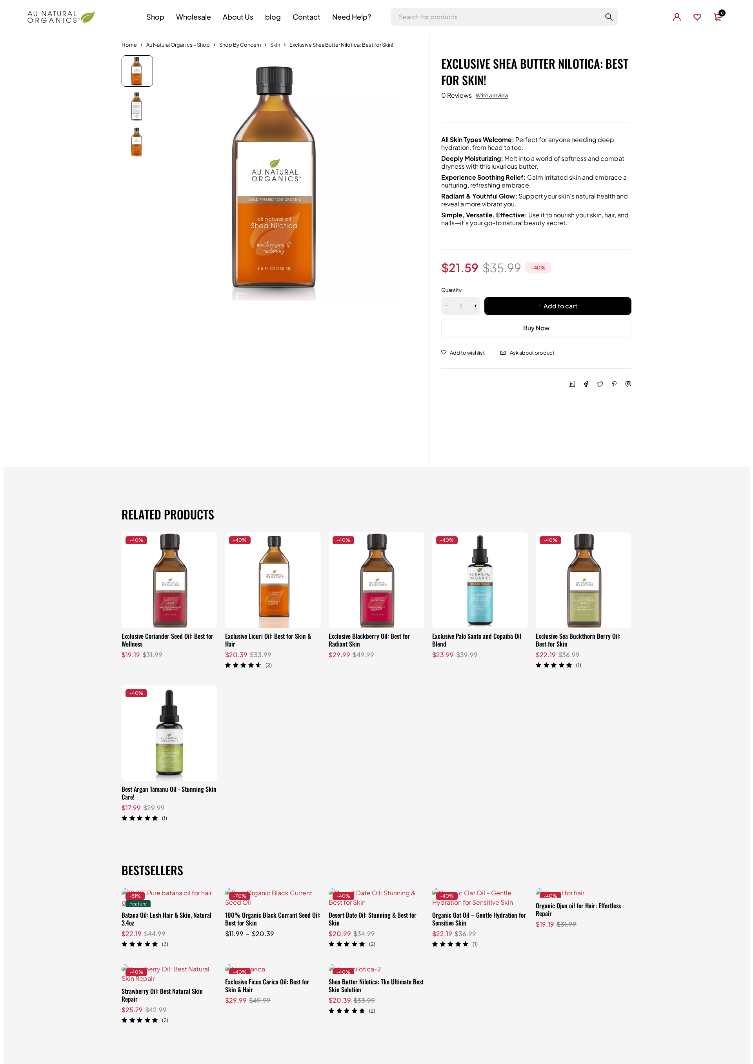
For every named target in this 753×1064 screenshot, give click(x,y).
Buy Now (536, 328)
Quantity (451, 290)
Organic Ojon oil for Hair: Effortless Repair (578, 909)
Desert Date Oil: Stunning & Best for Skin (373, 918)
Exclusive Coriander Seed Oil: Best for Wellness (167, 640)
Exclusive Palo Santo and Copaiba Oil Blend (476, 640)
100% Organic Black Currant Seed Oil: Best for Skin (272, 918)
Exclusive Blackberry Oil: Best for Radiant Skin (369, 640)
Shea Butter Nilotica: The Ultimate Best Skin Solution (376, 985)
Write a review (492, 95)
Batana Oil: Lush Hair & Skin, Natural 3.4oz (166, 918)
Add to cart (560, 306)
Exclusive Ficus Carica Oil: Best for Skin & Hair (267, 985)
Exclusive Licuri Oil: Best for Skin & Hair (268, 640)
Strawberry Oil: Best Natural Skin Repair (162, 995)
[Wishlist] (697, 17)
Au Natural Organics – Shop (178, 45)
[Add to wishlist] (463, 353)
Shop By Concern (240, 45)
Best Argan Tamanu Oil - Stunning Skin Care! (169, 793)
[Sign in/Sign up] (677, 17)
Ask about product (532, 353)
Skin (275, 45)
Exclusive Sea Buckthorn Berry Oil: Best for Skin (578, 640)
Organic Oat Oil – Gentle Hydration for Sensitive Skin (479, 918)
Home (129, 45)
